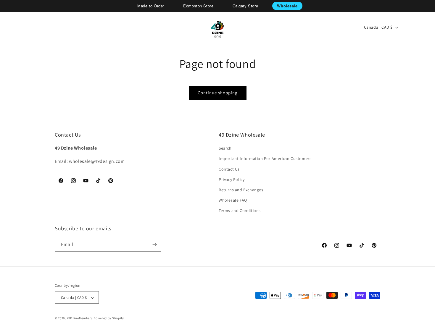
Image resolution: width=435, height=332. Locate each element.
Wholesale (287, 6)
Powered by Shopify (109, 318)
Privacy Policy (231, 179)
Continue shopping (218, 92)
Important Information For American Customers (265, 158)
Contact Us (229, 169)
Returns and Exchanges (241, 189)
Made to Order (150, 6)
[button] (25, 27)
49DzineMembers (80, 318)
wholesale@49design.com (97, 161)
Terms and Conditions (240, 210)
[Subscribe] (154, 245)
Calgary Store (245, 6)
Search (225, 148)
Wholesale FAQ (233, 200)
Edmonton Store (198, 6)
